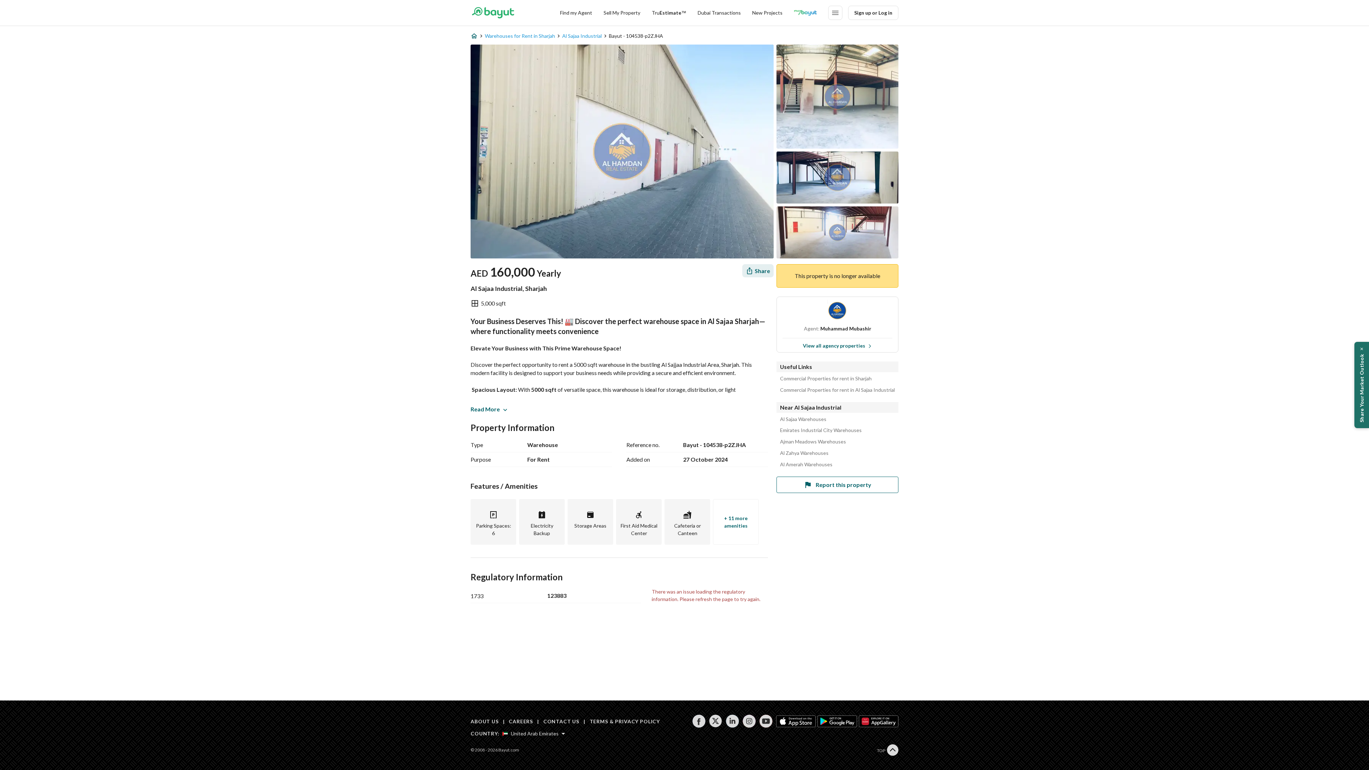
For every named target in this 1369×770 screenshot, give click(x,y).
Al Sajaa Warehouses (803, 419)
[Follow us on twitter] (715, 721)
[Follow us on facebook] (699, 721)
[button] (1361, 385)
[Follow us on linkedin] (732, 721)
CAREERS (521, 721)
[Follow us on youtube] (766, 721)
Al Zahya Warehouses (804, 453)
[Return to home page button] (493, 13)
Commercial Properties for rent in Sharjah (826, 378)
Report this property (843, 484)
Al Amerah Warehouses (806, 464)
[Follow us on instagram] (749, 721)
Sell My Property (622, 13)
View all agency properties (834, 346)
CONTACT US (561, 721)
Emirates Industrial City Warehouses (821, 430)
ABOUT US (485, 721)
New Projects (767, 13)
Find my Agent (576, 13)
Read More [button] (485, 409)
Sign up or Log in (873, 13)
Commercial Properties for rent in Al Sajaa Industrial (837, 390)
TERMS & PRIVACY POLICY (625, 721)
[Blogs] (805, 13)
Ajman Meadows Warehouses (813, 442)
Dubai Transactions (719, 13)
